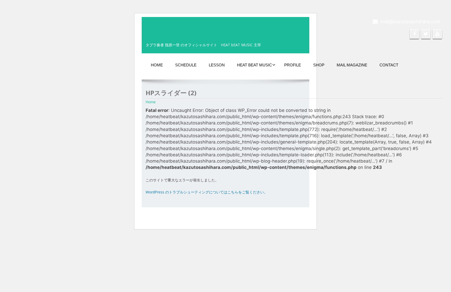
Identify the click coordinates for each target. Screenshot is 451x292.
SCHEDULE (186, 65)
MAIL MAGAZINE (352, 65)
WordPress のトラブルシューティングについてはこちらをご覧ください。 (207, 192)
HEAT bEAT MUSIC (254, 65)
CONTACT (388, 65)
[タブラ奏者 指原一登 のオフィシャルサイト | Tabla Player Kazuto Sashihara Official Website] (165, 26)
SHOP (318, 65)
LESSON (217, 65)
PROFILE (292, 65)
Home (151, 102)
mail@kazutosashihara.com (410, 21)
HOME (157, 65)
